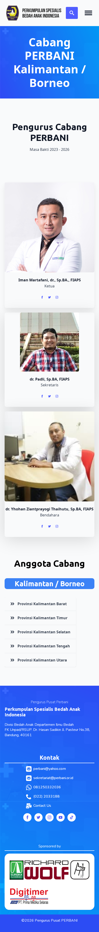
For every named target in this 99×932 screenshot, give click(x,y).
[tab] (40, 604)
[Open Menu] (88, 13)
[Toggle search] (72, 13)
